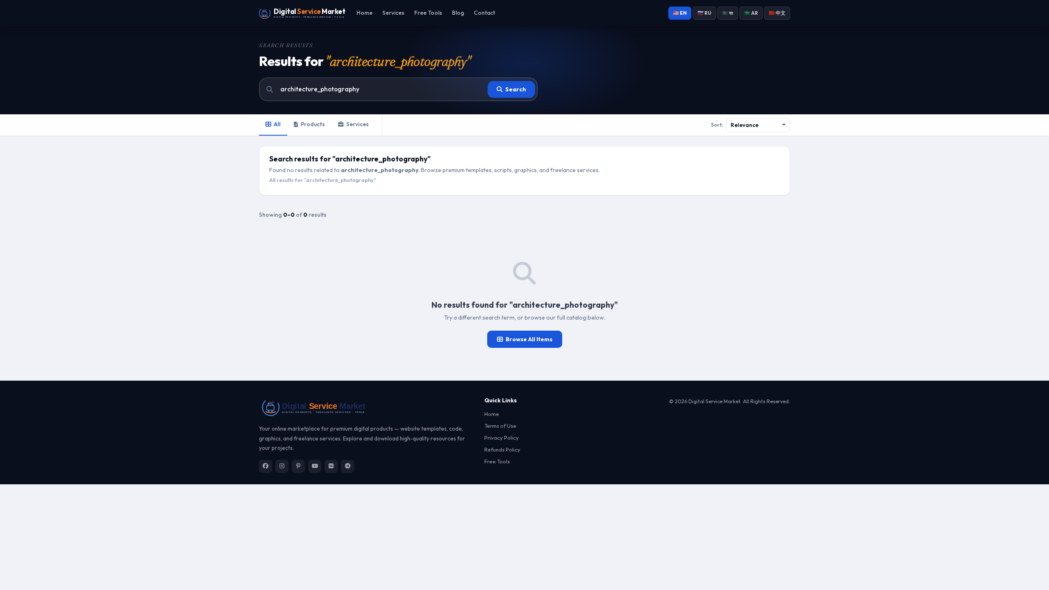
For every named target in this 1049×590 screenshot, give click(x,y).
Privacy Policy (501, 437)
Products (313, 124)
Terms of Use (500, 425)
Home (364, 12)
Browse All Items (529, 339)
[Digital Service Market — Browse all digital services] (367, 407)
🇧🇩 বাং (727, 13)
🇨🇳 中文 (777, 13)
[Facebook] (265, 466)
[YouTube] (314, 466)
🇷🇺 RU (704, 13)
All (277, 124)
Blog (458, 12)
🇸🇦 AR (751, 13)
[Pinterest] (298, 466)
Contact (484, 12)
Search (515, 89)
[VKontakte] (331, 466)
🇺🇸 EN (680, 13)
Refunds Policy (502, 449)
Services (393, 12)
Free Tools (428, 12)
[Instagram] (281, 466)
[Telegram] (347, 466)
